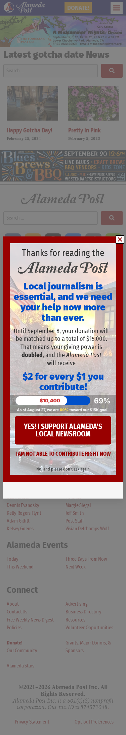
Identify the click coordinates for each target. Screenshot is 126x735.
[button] (120, 239)
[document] (63, 367)
